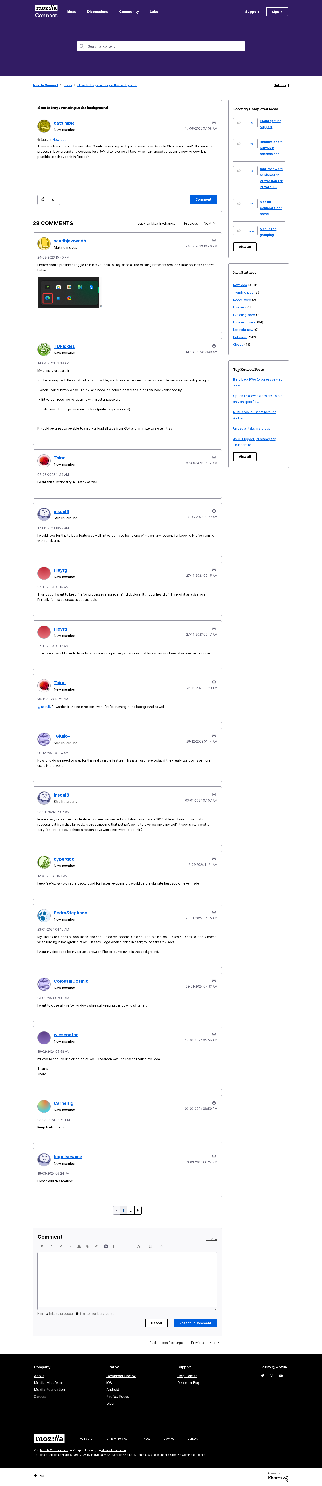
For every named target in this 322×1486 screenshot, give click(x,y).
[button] (42, 199)
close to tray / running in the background (72, 107)
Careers (40, 1396)
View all (245, 247)
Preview (211, 1239)
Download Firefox (121, 1376)
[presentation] (42, 1246)
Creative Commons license (187, 1454)
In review (239, 307)
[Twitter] (262, 1376)
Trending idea (243, 292)
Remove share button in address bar (271, 148)
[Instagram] (272, 1376)
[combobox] (161, 46)
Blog (110, 1403)
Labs (154, 11)
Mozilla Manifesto (48, 1382)
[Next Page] (138, 1210)
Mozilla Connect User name (271, 208)
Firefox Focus (117, 1396)
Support (252, 11)
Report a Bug (188, 1382)
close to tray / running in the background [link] (107, 85)
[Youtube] (281, 1376)
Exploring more (244, 315)
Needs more (242, 300)
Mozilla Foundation (49, 1389)
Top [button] (41, 1475)
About (39, 1376)
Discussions (97, 11)
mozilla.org (85, 1438)
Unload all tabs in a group (251, 428)
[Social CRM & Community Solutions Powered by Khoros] (278, 1477)
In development (244, 322)
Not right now (243, 329)
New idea (59, 139)
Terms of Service (116, 1438)
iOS (109, 1382)
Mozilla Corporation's (54, 1450)
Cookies (168, 1438)
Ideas (71, 11)
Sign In (277, 12)
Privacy (145, 1438)
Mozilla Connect (46, 12)
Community (129, 11)
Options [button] (280, 85)
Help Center (187, 1376)
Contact (193, 1438)
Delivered (240, 337)
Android (112, 1389)
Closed (238, 344)
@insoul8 (44, 707)
